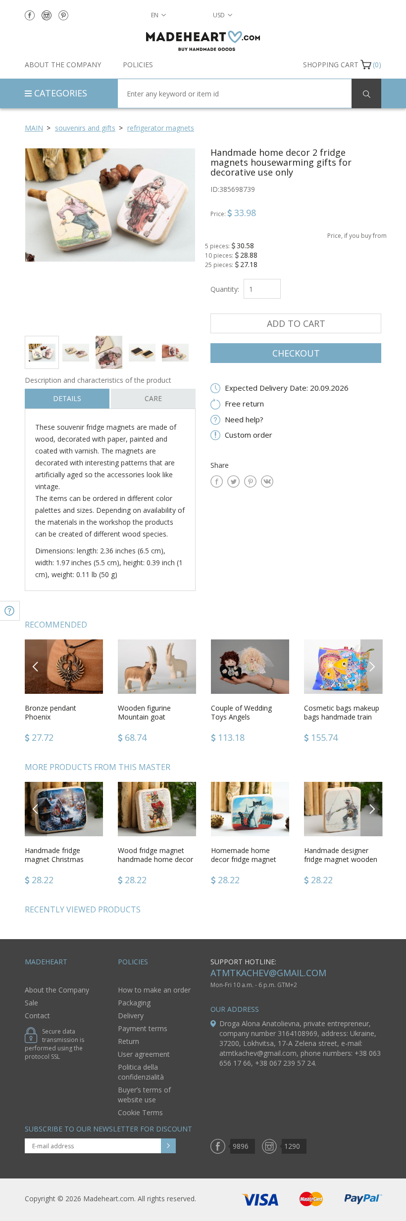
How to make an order (154, 990)
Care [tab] (153, 398)
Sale (31, 1002)
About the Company (63, 64)
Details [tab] (67, 398)
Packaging (134, 1002)
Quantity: (224, 289)
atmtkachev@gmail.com (268, 973)
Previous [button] (36, 666)
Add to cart (296, 323)
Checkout (296, 353)
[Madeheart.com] (203, 41)
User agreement (144, 1054)
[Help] (10, 611)
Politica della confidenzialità (141, 1072)
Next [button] (372, 666)
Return (128, 1041)
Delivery (131, 1015)
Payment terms (142, 1028)
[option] (110, 238)
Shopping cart (330, 64)
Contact (37, 1015)
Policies (138, 64)
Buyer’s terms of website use (144, 1094)
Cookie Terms (140, 1112)
